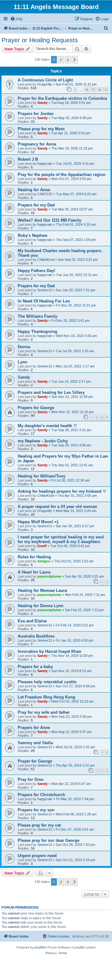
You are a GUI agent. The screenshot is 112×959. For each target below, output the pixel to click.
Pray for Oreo (31, 779)
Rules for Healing (34, 557)
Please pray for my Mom (41, 129)
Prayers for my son (36, 810)
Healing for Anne (34, 189)
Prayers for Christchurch (41, 794)
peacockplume (49, 576)
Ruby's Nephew (32, 235)
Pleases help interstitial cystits (47, 682)
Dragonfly (44, 84)
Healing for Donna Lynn (40, 605)
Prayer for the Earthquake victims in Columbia (62, 98)
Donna (24, 346)
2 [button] (61, 59)
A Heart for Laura (34, 572)
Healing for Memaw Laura (42, 590)
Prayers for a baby (35, 666)
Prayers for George (36, 407)
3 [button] (68, 59)
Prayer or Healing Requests (40, 40)
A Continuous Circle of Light (45, 80)
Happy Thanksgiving (37, 331)
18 (86, 90)
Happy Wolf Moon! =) (38, 521)
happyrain (44, 163)
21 (106, 90)
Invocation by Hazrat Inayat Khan (49, 651)
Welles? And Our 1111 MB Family (49, 220)
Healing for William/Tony (41, 476)
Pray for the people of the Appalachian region (61, 174)
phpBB (39, 947)
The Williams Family (37, 316)
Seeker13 (44, 290)
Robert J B (28, 159)
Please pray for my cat (39, 825)
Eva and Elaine (32, 621)
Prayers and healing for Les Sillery (51, 392)
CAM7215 (44, 194)
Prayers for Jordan (36, 113)
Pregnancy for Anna (37, 144)
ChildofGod (45, 259)
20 (99, 90)
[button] (75, 59)
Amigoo (43, 561)
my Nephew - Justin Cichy (43, 441)
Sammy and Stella (35, 742)
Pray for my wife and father (44, 712)
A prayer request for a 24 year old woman (57, 506)
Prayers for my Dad (36, 205)
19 (93, 90)
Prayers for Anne (34, 727)
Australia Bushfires (36, 636)
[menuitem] (16, 19)
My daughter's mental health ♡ (47, 425)
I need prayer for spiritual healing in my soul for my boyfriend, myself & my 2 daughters (61, 539)
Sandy (42, 102)
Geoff (42, 546)
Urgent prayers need (37, 855)
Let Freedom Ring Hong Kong (46, 697)
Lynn (22, 362)
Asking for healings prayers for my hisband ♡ (62, 491)
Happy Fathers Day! (36, 270)
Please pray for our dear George (48, 840)
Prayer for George (35, 761)
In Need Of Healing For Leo (44, 301)
